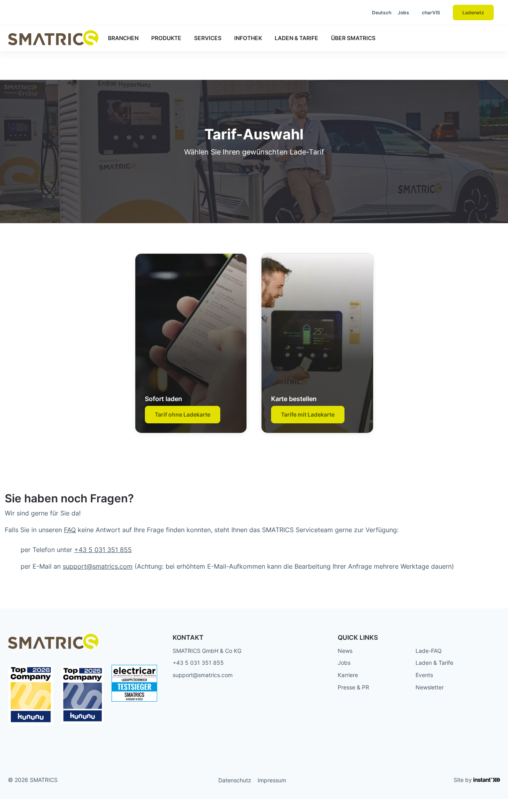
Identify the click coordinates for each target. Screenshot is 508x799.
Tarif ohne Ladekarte (182, 414)
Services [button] (207, 38)
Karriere (348, 675)
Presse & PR (353, 687)
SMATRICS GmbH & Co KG (207, 650)
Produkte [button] (166, 38)
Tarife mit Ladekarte (308, 414)
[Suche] (346, 12)
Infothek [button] (248, 38)
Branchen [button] (123, 38)
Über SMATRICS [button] (353, 38)
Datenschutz (234, 780)
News (345, 650)
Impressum (272, 780)
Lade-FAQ (429, 650)
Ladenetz (473, 12)
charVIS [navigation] (431, 12)
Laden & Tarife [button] (296, 38)
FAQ (70, 530)
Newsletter (430, 687)
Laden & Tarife (434, 662)
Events (424, 675)
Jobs (403, 12)
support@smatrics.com (98, 566)
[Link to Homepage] (53, 37)
